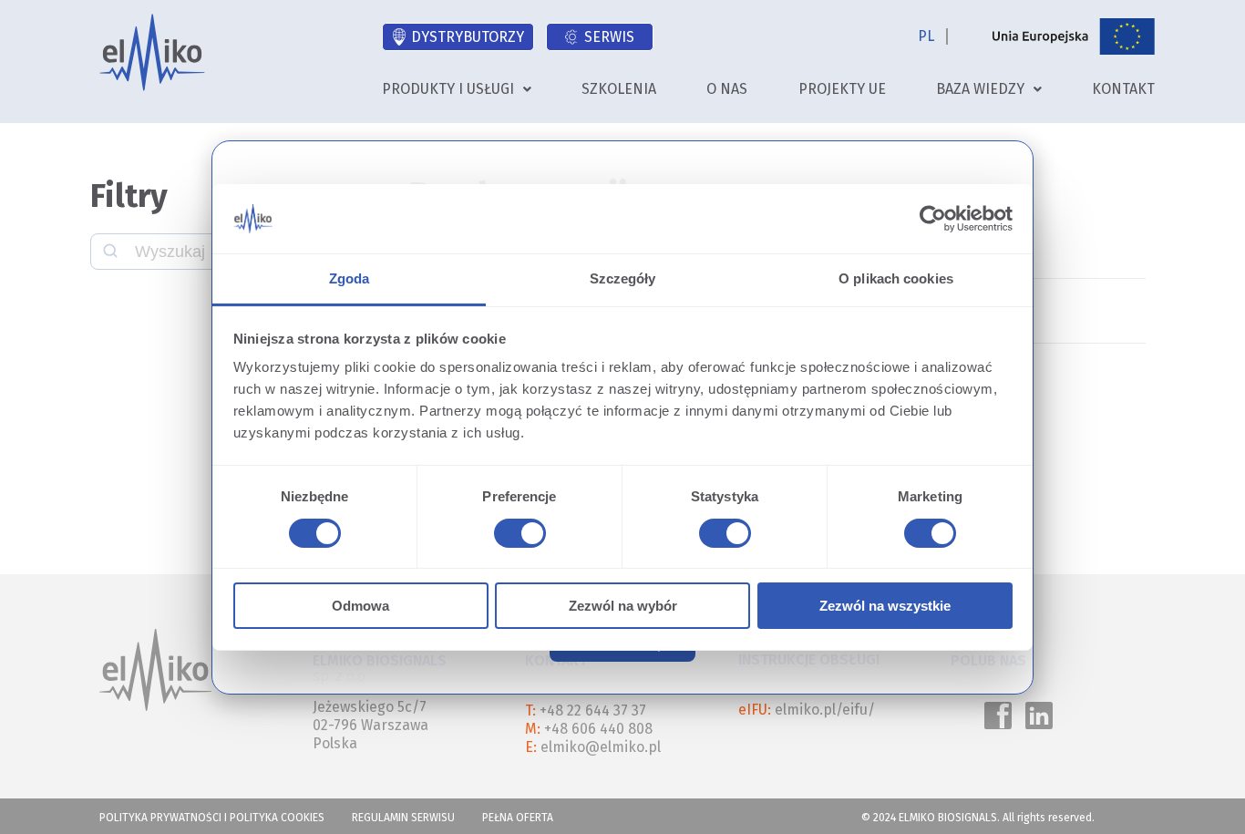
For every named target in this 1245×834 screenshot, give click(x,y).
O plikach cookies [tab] (896, 278)
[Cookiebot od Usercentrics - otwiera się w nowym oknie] (933, 218)
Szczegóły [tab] (623, 278)
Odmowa (360, 605)
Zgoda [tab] (349, 278)
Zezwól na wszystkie (885, 605)
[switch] (517, 536)
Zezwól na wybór (623, 605)
